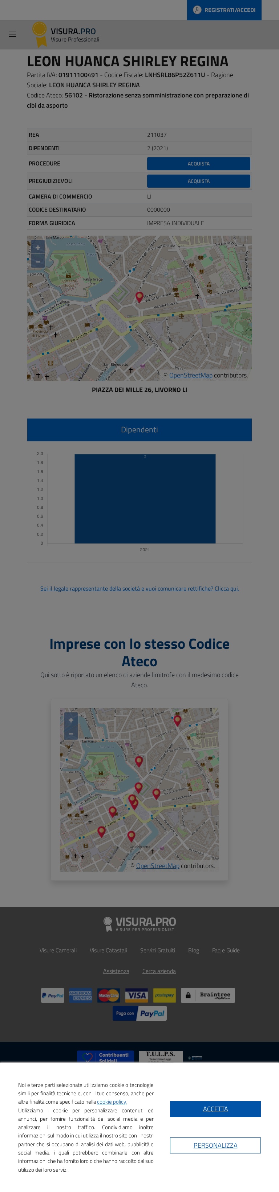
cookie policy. (112, 1101)
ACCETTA (215, 1109)
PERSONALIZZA (216, 1145)
